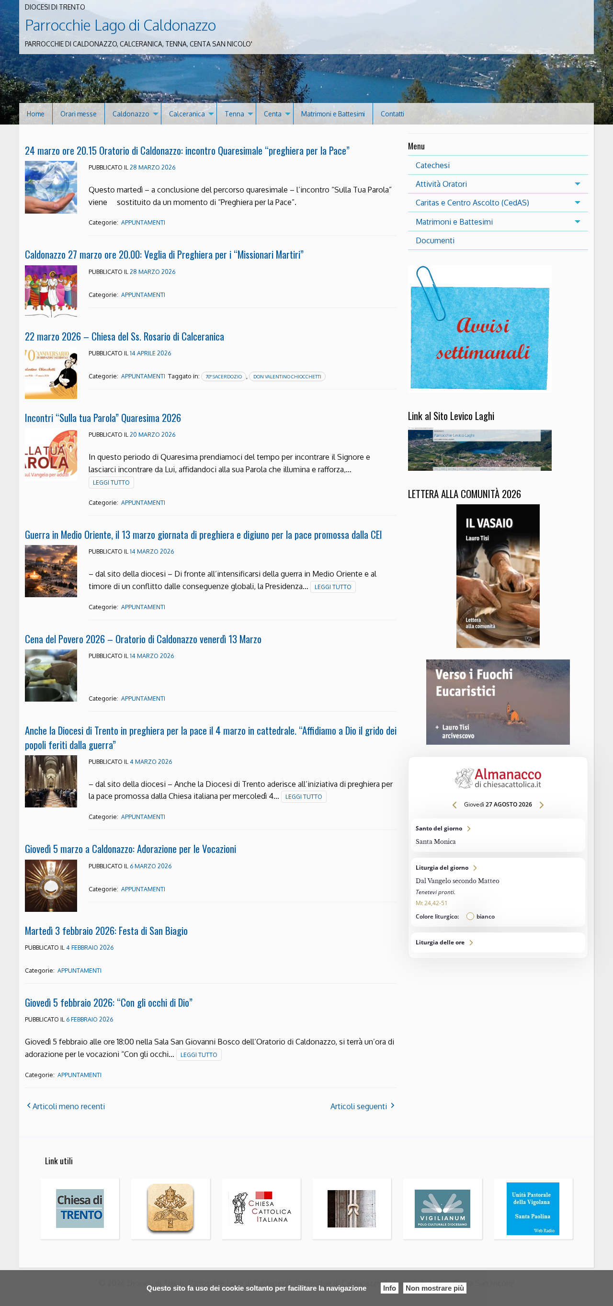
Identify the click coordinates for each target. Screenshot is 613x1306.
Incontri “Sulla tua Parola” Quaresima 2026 (103, 417)
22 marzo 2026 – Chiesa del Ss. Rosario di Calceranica (124, 336)
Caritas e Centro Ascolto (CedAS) (472, 202)
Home (36, 114)
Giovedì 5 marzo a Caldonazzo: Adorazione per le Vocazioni (130, 848)
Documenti (435, 240)
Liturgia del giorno (498, 892)
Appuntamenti (143, 222)
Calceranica (187, 114)
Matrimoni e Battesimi (333, 114)
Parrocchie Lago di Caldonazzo (120, 25)
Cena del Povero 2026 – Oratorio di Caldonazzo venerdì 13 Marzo (143, 638)
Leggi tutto (111, 482)
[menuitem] (36, 114)
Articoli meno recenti (69, 1106)
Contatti (392, 114)
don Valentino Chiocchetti (287, 376)
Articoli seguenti (358, 1106)
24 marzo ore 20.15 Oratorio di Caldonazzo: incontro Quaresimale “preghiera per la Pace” (187, 150)
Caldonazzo (131, 114)
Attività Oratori (441, 184)
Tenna (234, 114)
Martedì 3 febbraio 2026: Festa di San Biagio (106, 930)
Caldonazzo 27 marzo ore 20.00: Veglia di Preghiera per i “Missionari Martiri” (164, 254)
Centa (273, 114)
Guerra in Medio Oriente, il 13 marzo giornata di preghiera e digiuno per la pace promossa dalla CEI (203, 534)
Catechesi (433, 165)
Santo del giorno (498, 835)
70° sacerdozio (223, 376)
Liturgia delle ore (498, 942)
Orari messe (78, 114)
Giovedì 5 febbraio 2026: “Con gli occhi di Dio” (109, 1002)
